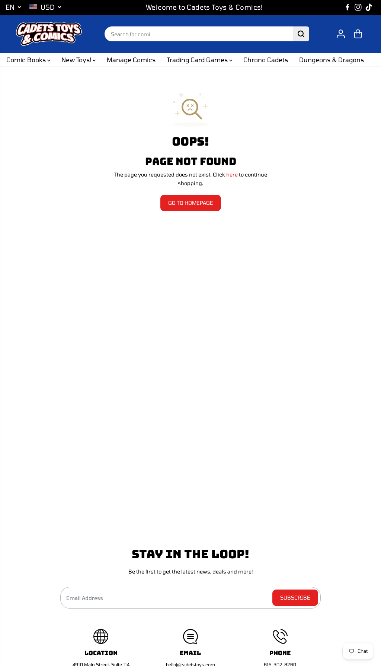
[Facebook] (347, 7)
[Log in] (341, 34)
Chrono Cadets (265, 59)
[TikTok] (369, 7)
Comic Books (26, 59)
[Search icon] (301, 33)
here (232, 174)
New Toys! (77, 59)
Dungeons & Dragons (331, 59)
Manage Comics (131, 59)
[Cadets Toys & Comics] (48, 34)
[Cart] (358, 34)
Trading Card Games (198, 59)
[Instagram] (358, 7)
